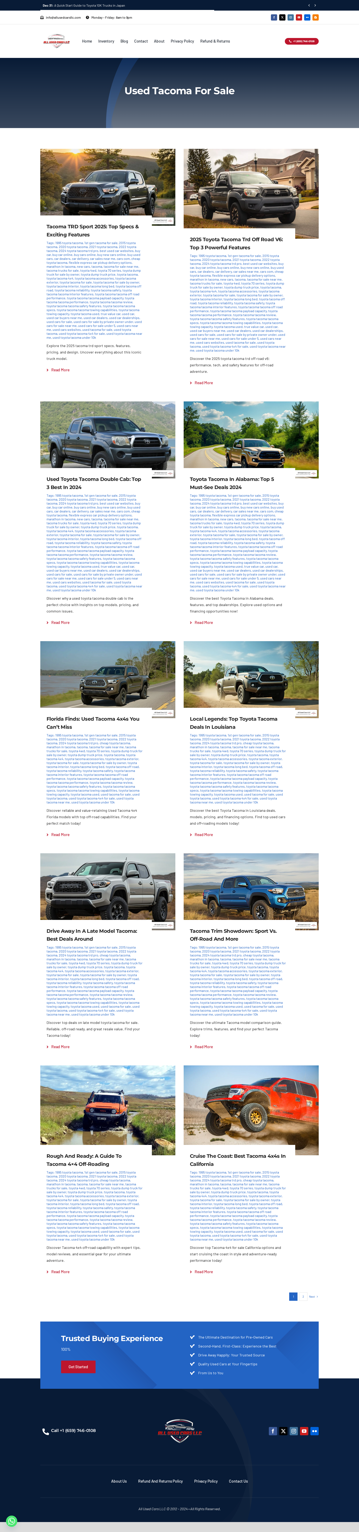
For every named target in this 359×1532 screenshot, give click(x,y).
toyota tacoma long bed (97, 286)
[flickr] (307, 17)
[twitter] (282, 17)
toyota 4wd (88, 270)
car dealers (62, 258)
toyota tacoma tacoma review (111, 302)
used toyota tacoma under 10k (74, 337)
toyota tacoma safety (106, 290)
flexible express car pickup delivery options (100, 262)
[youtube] (299, 17)
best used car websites (117, 251)
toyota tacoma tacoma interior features (89, 292)
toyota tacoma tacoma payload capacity (95, 298)
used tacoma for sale (97, 329)
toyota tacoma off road (122, 767)
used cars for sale (59, 322)
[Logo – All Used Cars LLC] (56, 30)
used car (128, 314)
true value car (110, 314)
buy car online (62, 255)
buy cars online (85, 255)
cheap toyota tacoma (115, 743)
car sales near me (102, 258)
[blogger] (315, 17)
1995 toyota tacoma (69, 243)
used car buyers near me (64, 318)
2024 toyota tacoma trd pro (78, 251)
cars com (123, 258)
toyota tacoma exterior (121, 759)
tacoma (96, 266)
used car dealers (96, 318)
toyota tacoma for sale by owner (116, 282)
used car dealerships (124, 318)
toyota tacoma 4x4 (60, 278)
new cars (83, 266)
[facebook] (274, 17)
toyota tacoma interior (63, 286)
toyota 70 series (109, 270)
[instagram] (291, 17)
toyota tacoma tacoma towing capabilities (87, 310)
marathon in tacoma (61, 266)
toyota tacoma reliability (72, 290)
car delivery (80, 258)
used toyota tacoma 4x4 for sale (82, 333)
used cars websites (67, 329)
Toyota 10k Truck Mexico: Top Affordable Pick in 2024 (86, 5)
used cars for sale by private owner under (103, 322)
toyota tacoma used (85, 314)
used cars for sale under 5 (96, 326)
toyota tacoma (127, 274)
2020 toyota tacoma (73, 247)
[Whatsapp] (11, 1521)
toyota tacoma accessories (94, 278)
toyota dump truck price (98, 274)
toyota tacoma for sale (76, 282)
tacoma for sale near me (121, 266)
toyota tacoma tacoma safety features (74, 306)
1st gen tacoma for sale (101, 243)
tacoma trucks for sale (63, 270)
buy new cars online (111, 255)
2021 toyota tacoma (103, 247)
